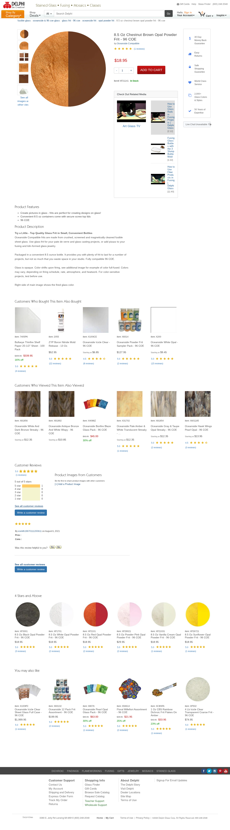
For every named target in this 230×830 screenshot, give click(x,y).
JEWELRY (133, 771)
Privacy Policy (143, 817)
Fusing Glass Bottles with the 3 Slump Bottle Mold (170, 147)
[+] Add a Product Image (67, 484)
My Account (56, 788)
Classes (95, 6)
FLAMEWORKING (92, 771)
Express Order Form (61, 796)
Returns (53, 804)
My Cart (110, 817)
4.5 (84, 359)
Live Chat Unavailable (197, 124)
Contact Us (55, 784)
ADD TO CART (151, 70)
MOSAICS (147, 771)
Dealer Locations (130, 792)
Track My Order (58, 800)
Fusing (65, 6)
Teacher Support (94, 801)
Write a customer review (31, 512)
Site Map (126, 796)
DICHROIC (58, 771)
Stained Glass (46, 6)
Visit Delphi (127, 788)
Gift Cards (184, 3)
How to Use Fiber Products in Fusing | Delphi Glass (171, 177)
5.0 (16, 366)
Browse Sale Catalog (97, 792)
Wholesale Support (96, 805)
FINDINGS (73, 771)
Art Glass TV (131, 126)
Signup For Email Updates (172, 780)
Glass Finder (204, 3)
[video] (131, 111)
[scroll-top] (224, 819)
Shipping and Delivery (61, 792)
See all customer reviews (29, 506)
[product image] (30, 320)
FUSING (109, 771)
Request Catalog (94, 796)
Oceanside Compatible (128, 43)
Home (100, 817)
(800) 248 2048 (220, 3)
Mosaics (80, 6)
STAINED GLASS (166, 771)
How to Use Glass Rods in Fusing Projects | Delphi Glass (171, 115)
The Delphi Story (130, 784)
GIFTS (120, 771)
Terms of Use (129, 800)
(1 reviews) (139, 49)
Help (194, 3)
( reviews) (20, 371)
